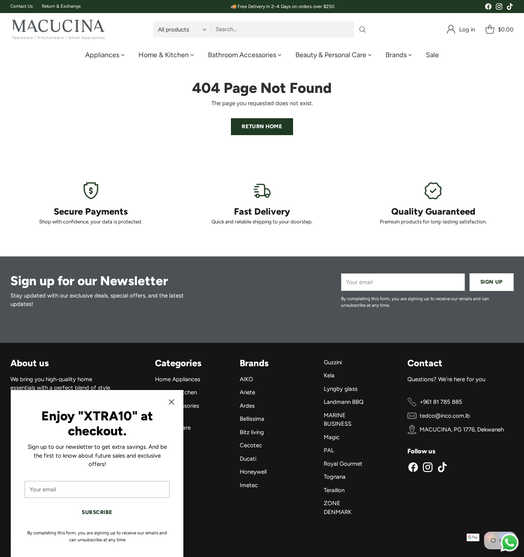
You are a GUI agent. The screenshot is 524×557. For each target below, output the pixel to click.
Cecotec (251, 445)
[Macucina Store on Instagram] (499, 8)
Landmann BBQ (344, 401)
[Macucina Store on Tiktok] (510, 8)
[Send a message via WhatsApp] (509, 542)
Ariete (247, 392)
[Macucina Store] (58, 29)
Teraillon (334, 490)
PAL (329, 450)
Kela (329, 375)
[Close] (171, 402)
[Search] (362, 29)
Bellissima (252, 418)
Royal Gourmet (343, 463)
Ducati (248, 458)
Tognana (335, 476)
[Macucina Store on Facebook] (488, 8)
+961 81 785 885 (441, 401)
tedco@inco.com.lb (445, 415)
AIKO (246, 379)
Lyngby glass (341, 388)
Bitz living (252, 432)
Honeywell (253, 471)
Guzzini (333, 362)
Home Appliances (177, 379)
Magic (331, 437)
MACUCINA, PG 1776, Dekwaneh (462, 429)
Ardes (247, 405)
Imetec (249, 485)
